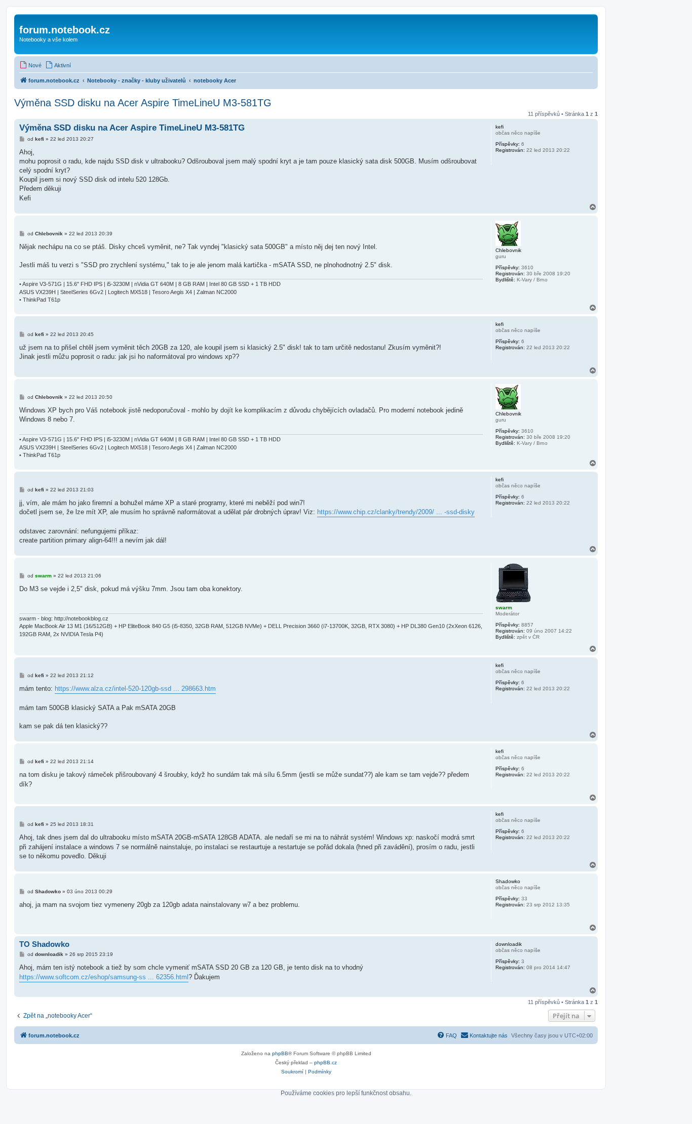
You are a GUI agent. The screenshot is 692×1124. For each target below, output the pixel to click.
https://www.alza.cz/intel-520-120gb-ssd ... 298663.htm (135, 688)
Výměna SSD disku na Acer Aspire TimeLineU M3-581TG (143, 102)
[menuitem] (30, 65)
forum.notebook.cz (64, 29)
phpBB (280, 1053)
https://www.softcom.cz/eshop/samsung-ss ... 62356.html (103, 977)
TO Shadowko (44, 944)
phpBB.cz (325, 1062)
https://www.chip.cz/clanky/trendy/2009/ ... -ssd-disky (396, 512)
